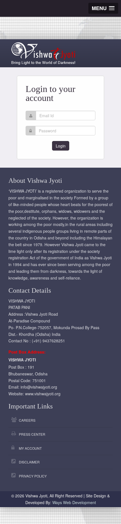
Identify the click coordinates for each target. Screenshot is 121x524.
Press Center (32, 434)
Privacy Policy (33, 476)
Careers (27, 420)
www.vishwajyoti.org (42, 393)
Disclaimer (29, 462)
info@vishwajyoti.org (39, 387)
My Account (30, 448)
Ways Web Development (74, 502)
